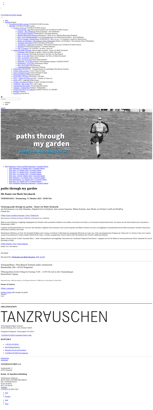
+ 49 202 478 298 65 (12, 344)
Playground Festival (19, 75)
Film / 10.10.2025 (23, 54)
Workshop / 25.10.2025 (25, 61)
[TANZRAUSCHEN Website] (11, 15)
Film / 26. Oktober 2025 (21, 181)
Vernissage (21, 52)
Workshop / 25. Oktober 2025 (22, 178)
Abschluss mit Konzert (24, 43)
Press (6, 404)
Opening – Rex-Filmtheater (26, 32)
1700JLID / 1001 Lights (21, 84)
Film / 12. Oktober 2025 (21, 174)
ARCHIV (12, 26)
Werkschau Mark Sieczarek (22, 50)
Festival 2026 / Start (24, 30)
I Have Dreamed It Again (21, 73)
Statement (20, 46)
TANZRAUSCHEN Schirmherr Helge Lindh (16, 335)
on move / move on (19, 28)
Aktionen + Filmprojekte (21, 88)
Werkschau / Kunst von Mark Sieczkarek (21, 166)
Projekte (7, 22)
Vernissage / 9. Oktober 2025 (22, 168)
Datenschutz (5, 358)
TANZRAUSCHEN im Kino (19, 24)
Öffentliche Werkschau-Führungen (24, 183)
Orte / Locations (22, 48)
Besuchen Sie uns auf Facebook (15, 350)
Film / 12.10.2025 (23, 58)
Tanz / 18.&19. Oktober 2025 (22, 176)
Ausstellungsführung (24, 67)
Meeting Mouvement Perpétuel (27, 35)
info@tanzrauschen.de (12, 347)
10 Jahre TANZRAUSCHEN (23, 82)
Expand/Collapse (42, 166)
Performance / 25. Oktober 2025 (23, 179)
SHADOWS (17, 69)
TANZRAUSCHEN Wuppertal (11, 8)
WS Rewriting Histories (25, 33)
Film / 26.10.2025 (23, 65)
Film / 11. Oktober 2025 (20, 172)
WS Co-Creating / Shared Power (28, 39)
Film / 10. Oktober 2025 (21, 170)
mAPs (15, 80)
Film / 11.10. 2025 (23, 56)
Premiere (16, 91)
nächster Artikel (6, 292)
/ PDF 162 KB (28, 257)
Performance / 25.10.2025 (26, 63)
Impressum (4, 360)
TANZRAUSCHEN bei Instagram (16, 353)
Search (3, 108)
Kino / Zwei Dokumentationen (27, 37)
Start (6, 20)
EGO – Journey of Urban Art (23, 78)
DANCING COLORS (20, 76)
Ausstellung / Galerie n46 (25, 45)
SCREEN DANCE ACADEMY (24, 89)
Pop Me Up (17, 93)
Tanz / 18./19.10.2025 (24, 60)
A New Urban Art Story (21, 71)
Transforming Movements (21, 86)
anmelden (4, 387)
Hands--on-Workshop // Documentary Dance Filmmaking (36, 41)
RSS (6, 166)
